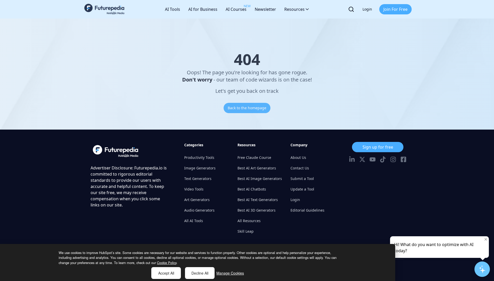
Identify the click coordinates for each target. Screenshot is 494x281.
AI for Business (202, 9)
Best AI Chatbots (251, 189)
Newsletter (265, 9)
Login (367, 9)
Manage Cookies (230, 273)
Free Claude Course (254, 157)
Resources (294, 9)
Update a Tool (302, 189)
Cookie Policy (167, 262)
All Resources (249, 220)
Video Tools (194, 189)
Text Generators (197, 178)
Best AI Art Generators (256, 168)
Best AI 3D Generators (256, 210)
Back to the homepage (247, 107)
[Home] (104, 9)
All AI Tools (193, 220)
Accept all (166, 273)
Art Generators (197, 199)
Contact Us (299, 168)
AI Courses (236, 8)
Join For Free (395, 9)
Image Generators (200, 168)
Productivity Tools (199, 157)
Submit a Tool (302, 178)
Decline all (199, 273)
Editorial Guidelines (307, 210)
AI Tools (172, 9)
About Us (298, 157)
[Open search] (351, 9)
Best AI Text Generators (257, 199)
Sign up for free (378, 147)
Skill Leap (245, 231)
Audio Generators (199, 210)
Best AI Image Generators (259, 178)
